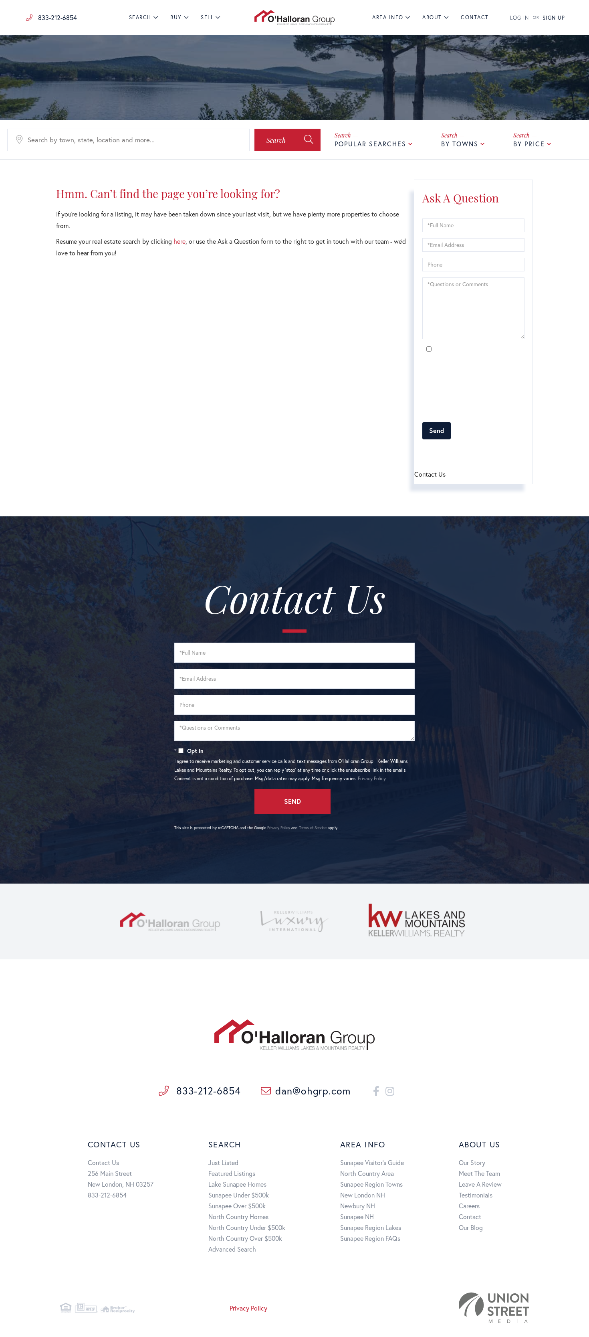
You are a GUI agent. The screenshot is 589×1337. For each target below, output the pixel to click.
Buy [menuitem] (176, 17)
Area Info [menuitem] (387, 17)
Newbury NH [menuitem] (357, 1205)
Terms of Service (468, 452)
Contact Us (103, 1162)
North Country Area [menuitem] (367, 1173)
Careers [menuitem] (469, 1205)
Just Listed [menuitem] (223, 1162)
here (179, 241)
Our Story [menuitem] (472, 1162)
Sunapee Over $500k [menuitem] (237, 1205)
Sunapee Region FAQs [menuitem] (370, 1238)
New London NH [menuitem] (362, 1195)
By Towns (459, 144)
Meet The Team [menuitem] (479, 1173)
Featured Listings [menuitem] (231, 1173)
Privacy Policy (496, 412)
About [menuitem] (432, 17)
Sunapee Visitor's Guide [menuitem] (372, 1162)
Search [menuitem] (140, 17)
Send (436, 430)
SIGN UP (554, 17)
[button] (287, 140)
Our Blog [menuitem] (471, 1227)
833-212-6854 (56, 17)
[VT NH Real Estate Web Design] (454, 1308)
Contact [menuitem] (475, 17)
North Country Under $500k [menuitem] (246, 1227)
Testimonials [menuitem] (475, 1195)
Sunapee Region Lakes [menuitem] (370, 1227)
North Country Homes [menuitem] (238, 1216)
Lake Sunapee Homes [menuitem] (237, 1184)
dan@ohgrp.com (313, 1090)
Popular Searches (370, 144)
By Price (529, 144)
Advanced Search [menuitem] (232, 1249)
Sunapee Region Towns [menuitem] (371, 1184)
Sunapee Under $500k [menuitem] (238, 1195)
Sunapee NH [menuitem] (357, 1216)
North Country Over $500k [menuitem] (245, 1238)
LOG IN (519, 17)
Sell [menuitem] (207, 17)
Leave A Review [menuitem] (480, 1184)
